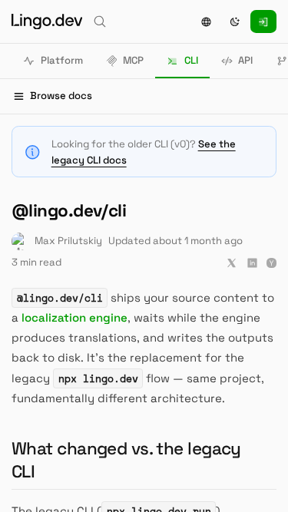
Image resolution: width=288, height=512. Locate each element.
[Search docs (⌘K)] (99, 21)
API (245, 60)
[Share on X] (231, 263)
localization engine (74, 317)
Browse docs (61, 95)
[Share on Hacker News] (271, 263)
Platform (62, 60)
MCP (133, 60)
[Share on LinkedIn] (252, 263)
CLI (191, 60)
